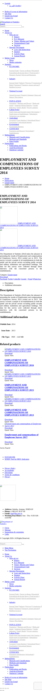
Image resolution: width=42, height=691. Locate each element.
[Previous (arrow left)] (1, 690)
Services (17, 45)
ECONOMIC (14, 67)
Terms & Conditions (12, 475)
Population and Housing (17, 131)
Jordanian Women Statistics (23, 105)
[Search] (23, 544)
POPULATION (15, 101)
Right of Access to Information (16, 12)
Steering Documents (16, 47)
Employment (12, 275)
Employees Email (11, 16)
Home (7, 31)
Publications (9, 143)
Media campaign (15, 62)
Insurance (18, 85)
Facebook (3, 279)
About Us (8, 33)
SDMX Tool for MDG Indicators (17, 459)
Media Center (10, 58)
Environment (14, 124)
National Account (15, 91)
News (11, 60)
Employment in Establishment (18, 114)
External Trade (14, 71)
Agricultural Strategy (25, 122)
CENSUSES (14, 129)
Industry (12, 79)
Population (12, 103)
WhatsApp (37, 279)
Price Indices (19, 97)
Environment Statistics (16, 127)
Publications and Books (18, 146)
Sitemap (8, 530)
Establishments (14, 133)
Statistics (8, 64)
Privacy (7, 477)
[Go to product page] (23, 350)
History (16, 37)
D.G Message (19, 39)
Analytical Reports (16, 148)
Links (7, 534)
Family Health (21, 107)
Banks (11, 85)
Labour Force (14, 110)
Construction (37, 83)
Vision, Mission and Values (24, 41)
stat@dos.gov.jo (16, 514)
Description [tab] (9, 283)
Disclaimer (9, 473)
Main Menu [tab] (9, 548)
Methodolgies (10, 135)
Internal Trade (13, 83)
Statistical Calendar (16, 150)
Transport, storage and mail (30, 85)
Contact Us (9, 18)
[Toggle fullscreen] (3, 688)
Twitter (10, 279)
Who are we (13, 35)
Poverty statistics (32, 107)
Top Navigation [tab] (10, 550)
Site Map (8, 14)
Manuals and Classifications (19, 137)
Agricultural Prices (33, 120)
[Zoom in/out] (1, 688)
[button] (2, 24)
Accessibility (9, 470)
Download (4, 277)
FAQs (7, 528)
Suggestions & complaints (14, 532)
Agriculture (13, 118)
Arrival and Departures (29, 75)
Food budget (13, 122)
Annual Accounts (14, 95)
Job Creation (35, 112)
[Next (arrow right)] (3, 690)
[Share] (6, 688)
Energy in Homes (25, 71)
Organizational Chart (21, 43)
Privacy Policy (10, 468)
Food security (34, 73)
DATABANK (10, 457)
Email (30, 279)
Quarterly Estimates (27, 95)
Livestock (12, 120)
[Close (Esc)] (8, 688)
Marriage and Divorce (24, 103)
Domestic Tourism (15, 75)
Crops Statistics (21, 120)
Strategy (17, 52)
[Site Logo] (9, 22)
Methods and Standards (18, 139)
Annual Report (19, 56)
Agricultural (29, 131)
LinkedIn (16, 279)
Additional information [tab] (13, 285)
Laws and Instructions (22, 50)
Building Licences (15, 87)
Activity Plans (19, 54)
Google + (24, 279)
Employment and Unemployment (20, 112)
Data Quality (14, 141)
